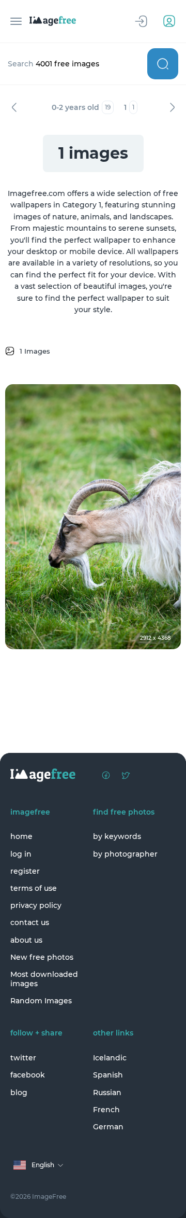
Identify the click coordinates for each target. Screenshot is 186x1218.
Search (162, 63)
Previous (14, 107)
